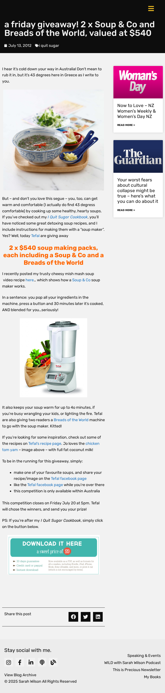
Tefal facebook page (69, 478)
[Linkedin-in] (31, 662)
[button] (73, 617)
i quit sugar (49, 45)
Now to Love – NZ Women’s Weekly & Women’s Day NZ (136, 111)
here (30, 280)
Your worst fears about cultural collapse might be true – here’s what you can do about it (137, 190)
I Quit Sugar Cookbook (68, 217)
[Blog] (53, 662)
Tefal (35, 235)
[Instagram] (8, 662)
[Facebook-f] (19, 662)
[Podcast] (42, 662)
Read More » (126, 125)
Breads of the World (71, 420)
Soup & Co (81, 280)
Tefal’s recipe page (44, 443)
